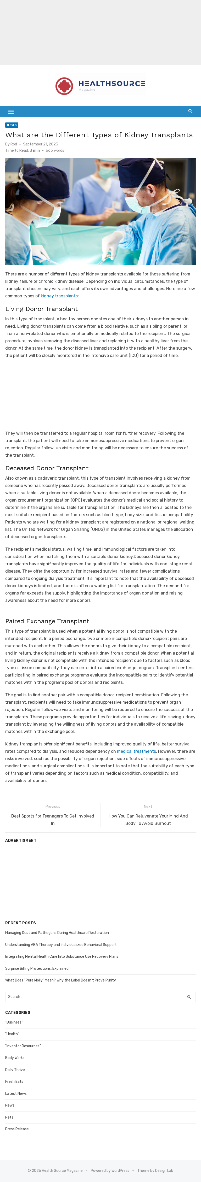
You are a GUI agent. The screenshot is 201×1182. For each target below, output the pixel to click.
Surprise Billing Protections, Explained (37, 968)
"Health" (12, 1034)
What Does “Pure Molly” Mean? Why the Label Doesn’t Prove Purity (60, 980)
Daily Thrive (15, 1070)
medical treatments (136, 751)
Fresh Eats (14, 1081)
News (12, 125)
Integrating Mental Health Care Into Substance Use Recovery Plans (61, 956)
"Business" (14, 1022)
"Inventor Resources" (23, 1046)
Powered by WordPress (110, 1170)
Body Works (15, 1058)
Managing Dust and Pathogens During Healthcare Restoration (57, 933)
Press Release (17, 1129)
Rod (13, 144)
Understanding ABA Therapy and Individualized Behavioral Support (61, 945)
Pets (9, 1117)
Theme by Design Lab (155, 1170)
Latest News (16, 1093)
